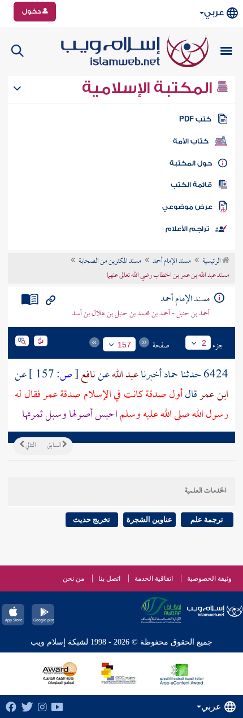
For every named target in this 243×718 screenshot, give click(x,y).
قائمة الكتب (191, 185)
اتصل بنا (109, 578)
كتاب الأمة (191, 141)
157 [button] (124, 344)
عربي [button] (214, 13)
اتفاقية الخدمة (153, 578)
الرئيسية (212, 261)
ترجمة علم (206, 519)
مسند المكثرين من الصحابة (110, 261)
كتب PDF (195, 119)
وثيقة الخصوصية (209, 578)
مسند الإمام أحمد (172, 261)
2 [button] (204, 342)
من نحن (73, 578)
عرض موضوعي (187, 207)
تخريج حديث (91, 519)
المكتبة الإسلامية (149, 88)
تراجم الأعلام (187, 229)
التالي (30, 445)
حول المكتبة (191, 163)
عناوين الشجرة (149, 519)
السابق (54, 445)
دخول (32, 11)
